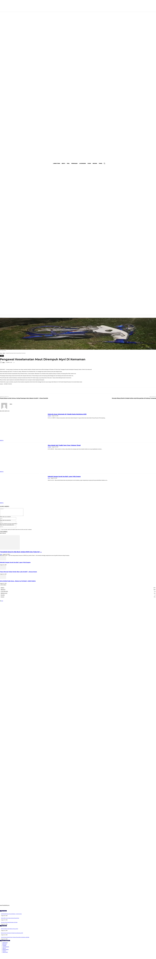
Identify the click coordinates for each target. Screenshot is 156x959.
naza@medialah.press (4, 905)
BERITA (4, 353)
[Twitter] (6, 364)
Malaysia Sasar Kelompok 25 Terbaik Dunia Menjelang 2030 (67, 414)
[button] (104, 163)
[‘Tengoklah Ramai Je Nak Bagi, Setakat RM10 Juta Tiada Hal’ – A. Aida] (10, 549)
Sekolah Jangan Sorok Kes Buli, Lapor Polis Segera (64, 476)
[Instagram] (4, 908)
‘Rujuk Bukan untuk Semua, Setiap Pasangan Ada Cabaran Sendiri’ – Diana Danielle (24, 398)
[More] (20, 364)
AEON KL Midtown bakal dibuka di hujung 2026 (9, 928)
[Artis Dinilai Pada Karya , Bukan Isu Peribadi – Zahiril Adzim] (3, 578)
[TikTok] (6, 908)
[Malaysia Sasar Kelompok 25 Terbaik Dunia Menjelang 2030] (23, 427)
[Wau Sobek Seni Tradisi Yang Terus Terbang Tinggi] (23, 458)
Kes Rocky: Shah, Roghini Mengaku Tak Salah (9, 922)
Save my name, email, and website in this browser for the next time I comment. (16, 529)
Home (1, 353)
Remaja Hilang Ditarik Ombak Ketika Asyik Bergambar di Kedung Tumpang (134, 398)
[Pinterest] (11, 364)
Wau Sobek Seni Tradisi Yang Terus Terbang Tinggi (64, 445)
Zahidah (49, 415)
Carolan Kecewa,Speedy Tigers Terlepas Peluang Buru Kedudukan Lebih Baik (15, 937)
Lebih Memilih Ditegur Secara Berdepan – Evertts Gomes (11, 913)
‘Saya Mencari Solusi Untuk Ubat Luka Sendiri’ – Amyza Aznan (18, 571)
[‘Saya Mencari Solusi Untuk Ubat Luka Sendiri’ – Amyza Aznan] (3, 569)
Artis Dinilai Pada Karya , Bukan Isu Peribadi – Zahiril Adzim (18, 581)
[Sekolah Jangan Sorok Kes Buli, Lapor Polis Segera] (23, 489)
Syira (3, 362)
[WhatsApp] (15, 364)
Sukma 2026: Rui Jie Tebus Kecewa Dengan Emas (10, 918)
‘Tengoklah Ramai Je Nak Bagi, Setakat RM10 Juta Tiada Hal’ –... (21, 552)
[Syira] (1, 362)
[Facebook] (2, 364)
